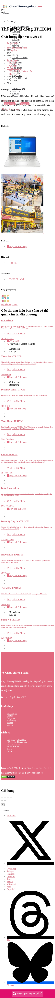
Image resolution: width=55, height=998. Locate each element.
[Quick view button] (8, 349)
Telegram (11, 871)
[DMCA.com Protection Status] (8, 777)
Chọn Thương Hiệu (34, 768)
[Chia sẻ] (5, 797)
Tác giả (10, 723)
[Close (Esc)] (2, 797)
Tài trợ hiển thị (13, 747)
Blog (9, 83)
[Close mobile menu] (2, 16)
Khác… (15, 80)
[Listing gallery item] (23, 172)
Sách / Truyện (18, 88)
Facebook (11, 815)
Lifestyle (16, 91)
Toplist (9, 749)
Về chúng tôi (12, 713)
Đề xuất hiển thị (13, 744)
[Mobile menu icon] (27, 2)
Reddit (10, 881)
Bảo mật (4, 773)
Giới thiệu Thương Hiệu (16, 740)
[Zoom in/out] (11, 797)
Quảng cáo (11, 718)
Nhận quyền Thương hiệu (17, 742)
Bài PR (9, 751)
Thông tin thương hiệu (17, 47)
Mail (9, 886)
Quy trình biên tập (16, 773)
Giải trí (15, 93)
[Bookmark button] (8, 351)
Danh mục (11, 21)
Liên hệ (10, 725)
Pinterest (10, 874)
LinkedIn (11, 876)
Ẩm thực (16, 34)
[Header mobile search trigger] (2, 112)
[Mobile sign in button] (2, 106)
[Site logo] (22, 8)
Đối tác (10, 716)
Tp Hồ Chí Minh (20, 57)
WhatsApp (11, 869)
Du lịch (15, 44)
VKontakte (12, 884)
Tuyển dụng (11, 720)
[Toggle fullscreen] (8, 797)
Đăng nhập (9, 104)
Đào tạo (15, 39)
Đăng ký (25, 104)
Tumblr (10, 879)
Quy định (47, 768)
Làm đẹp (16, 32)
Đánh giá (12, 50)
